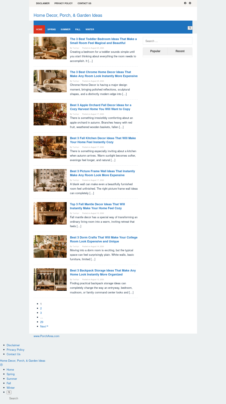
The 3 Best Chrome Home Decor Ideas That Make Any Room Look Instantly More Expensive (104, 74)
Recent (180, 51)
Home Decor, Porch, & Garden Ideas (68, 15)
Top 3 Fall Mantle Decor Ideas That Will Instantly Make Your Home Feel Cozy (97, 206)
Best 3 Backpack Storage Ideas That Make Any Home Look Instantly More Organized (103, 272)
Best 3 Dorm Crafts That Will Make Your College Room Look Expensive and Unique (103, 239)
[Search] (190, 28)
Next (43, 326)
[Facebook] (185, 3)
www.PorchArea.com (46, 336)
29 (41, 322)
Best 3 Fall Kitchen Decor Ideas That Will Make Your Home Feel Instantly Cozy (103, 140)
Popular (155, 51)
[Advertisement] (167, 110)
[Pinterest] (190, 3)
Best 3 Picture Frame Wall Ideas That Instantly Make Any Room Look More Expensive (102, 173)
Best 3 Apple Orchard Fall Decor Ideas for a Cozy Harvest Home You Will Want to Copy (100, 107)
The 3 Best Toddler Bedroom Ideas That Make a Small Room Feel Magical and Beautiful (103, 41)
